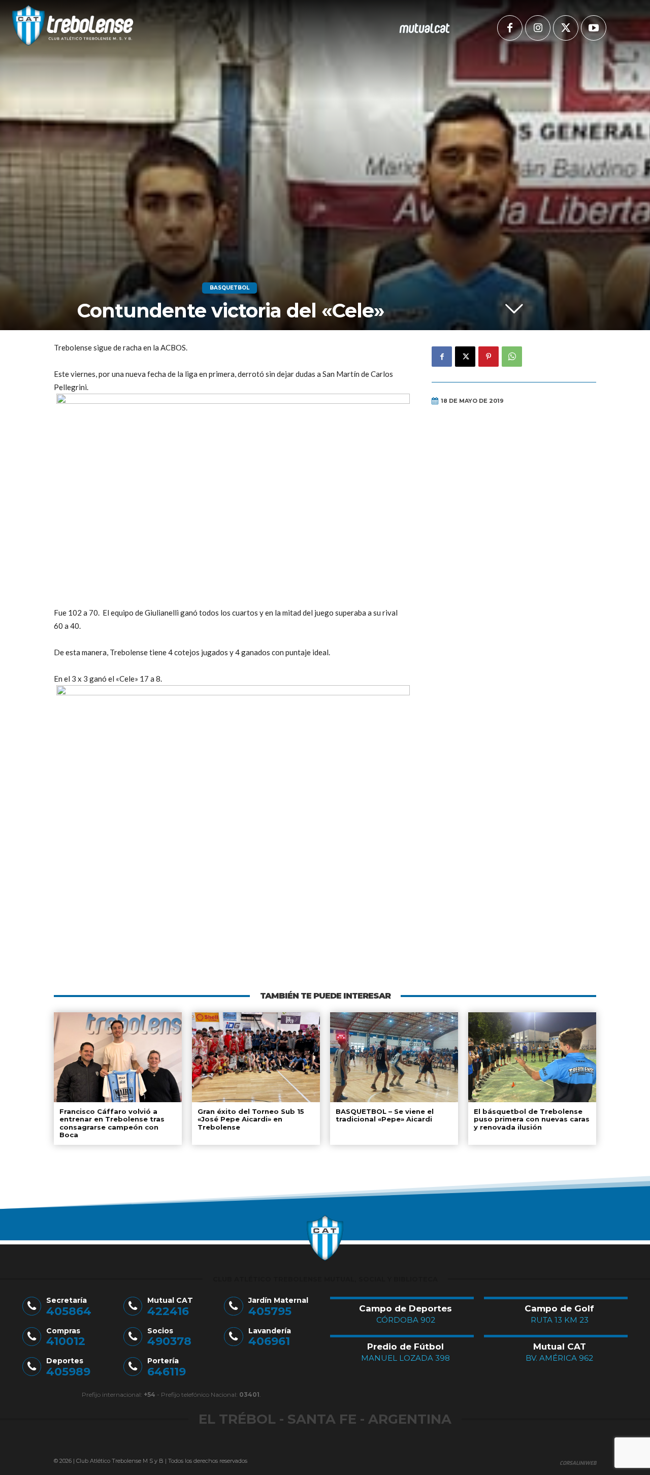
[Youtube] (593, 28)
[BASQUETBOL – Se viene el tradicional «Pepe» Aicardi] (394, 1057)
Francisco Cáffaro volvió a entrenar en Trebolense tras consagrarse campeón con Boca (112, 1123)
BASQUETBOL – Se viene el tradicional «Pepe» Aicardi (385, 1115)
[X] (565, 28)
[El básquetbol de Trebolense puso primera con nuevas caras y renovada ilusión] (532, 1057)
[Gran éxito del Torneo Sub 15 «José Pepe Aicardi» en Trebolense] (256, 1057)
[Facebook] (510, 28)
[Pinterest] (488, 356)
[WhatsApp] (512, 356)
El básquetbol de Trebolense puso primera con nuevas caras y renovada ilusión (532, 1119)
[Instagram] (537, 28)
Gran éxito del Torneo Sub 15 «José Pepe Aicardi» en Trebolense (251, 1119)
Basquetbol (229, 287)
